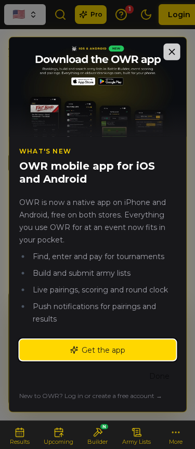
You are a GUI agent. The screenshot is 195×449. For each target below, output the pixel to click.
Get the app (103, 350)
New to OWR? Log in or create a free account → (90, 396)
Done (159, 376)
